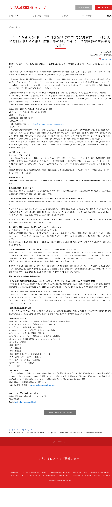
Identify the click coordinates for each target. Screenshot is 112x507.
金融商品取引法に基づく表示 (61, 472)
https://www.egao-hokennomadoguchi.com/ (48, 124)
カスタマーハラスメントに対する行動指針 (25, 475)
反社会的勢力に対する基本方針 (100, 472)
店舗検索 (105, 7)
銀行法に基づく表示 (80, 472)
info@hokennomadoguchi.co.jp (25, 402)
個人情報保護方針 (49, 475)
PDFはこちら (107, 59)
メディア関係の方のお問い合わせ (60, 412)
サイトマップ (107, 475)
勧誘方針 (45, 472)
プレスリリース (27, 430)
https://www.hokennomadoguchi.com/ (43, 385)
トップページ (13, 430)
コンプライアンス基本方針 (30, 472)
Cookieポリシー (63, 475)
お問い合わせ (85, 7)
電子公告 (97, 475)
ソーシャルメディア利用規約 (81, 475)
